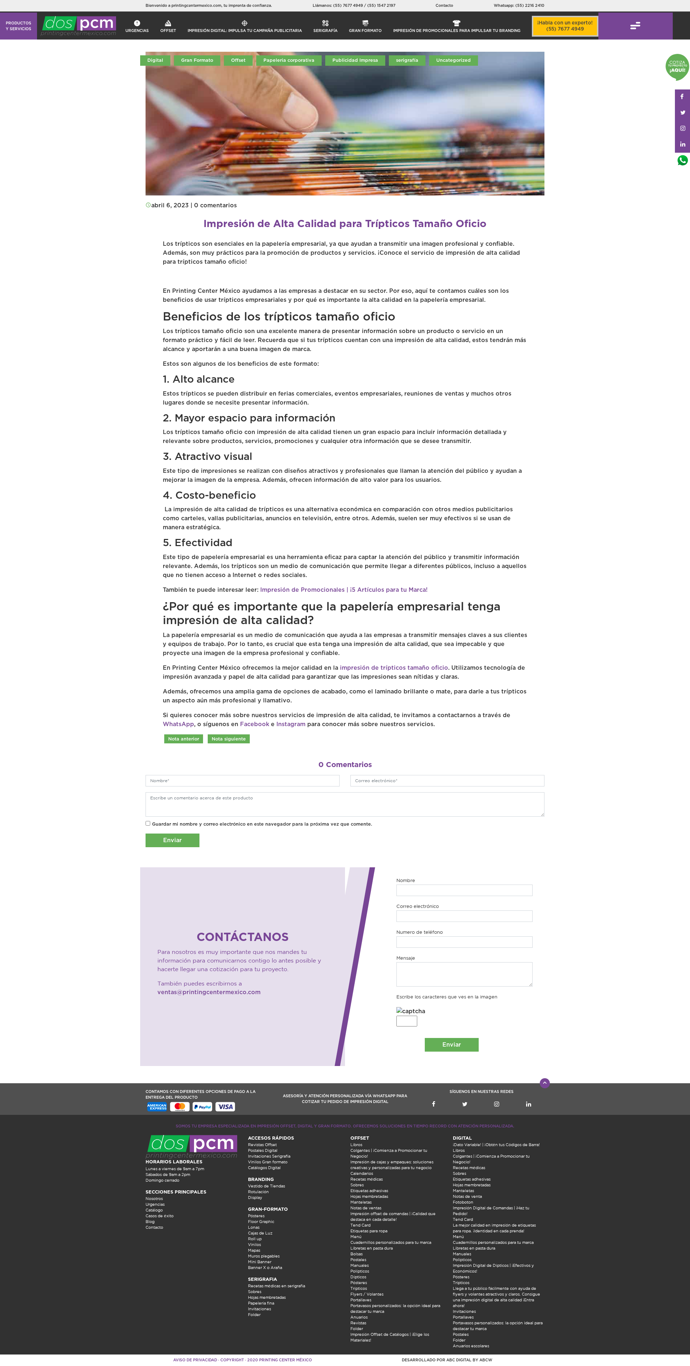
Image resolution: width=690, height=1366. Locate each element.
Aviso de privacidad (195, 1360)
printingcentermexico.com (196, 6)
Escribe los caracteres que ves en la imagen (446, 997)
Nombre (405, 880)
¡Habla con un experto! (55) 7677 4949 (565, 26)
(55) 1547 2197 (381, 6)
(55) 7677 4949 (348, 6)
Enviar (172, 840)
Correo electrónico (417, 906)
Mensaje (405, 958)
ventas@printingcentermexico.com (209, 992)
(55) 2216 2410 (529, 6)
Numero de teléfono (419, 932)
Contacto (444, 6)
